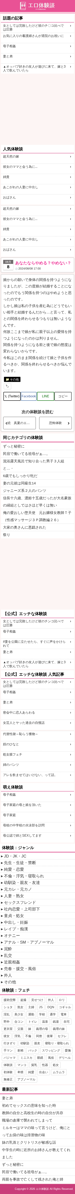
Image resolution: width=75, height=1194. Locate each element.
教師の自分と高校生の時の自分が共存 (32, 1113)
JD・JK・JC (15, 856)
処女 (56, 1065)
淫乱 (7, 1014)
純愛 (31, 1072)
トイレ (32, 1021)
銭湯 (56, 1021)
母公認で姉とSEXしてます (22, 835)
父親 (20, 1028)
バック (32, 1050)
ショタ (8, 1007)
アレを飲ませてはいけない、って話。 (30, 775)
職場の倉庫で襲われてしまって (27, 1120)
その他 (14, 379)
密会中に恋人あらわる (19, 712)
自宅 (67, 1021)
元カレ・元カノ (18, 889)
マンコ (21, 1065)
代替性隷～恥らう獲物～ (20, 734)
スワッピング (51, 1050)
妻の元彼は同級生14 (19, 483)
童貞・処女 (14, 915)
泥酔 (8, 949)
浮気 (17, 1036)
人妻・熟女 (14, 896)
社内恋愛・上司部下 (22, 909)
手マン (8, 1050)
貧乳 (34, 1065)
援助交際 (10, 1000)
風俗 (51, 1057)
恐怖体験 (55, 423)
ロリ (62, 1000)
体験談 (8, 1065)
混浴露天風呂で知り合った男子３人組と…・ (33, 464)
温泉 (45, 1021)
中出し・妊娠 (16, 922)
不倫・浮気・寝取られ (24, 876)
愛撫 (68, 1050)
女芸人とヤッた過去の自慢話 (24, 722)
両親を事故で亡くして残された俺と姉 (32, 1179)
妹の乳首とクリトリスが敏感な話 (29, 1142)
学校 (42, 1014)
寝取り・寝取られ (57, 1043)
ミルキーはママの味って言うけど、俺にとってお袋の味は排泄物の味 (36, 1131)
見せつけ (37, 1000)
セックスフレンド (20, 902)
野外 (7, 1021)
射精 (20, 1050)
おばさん (9, 197)
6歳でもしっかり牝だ (20, 476)
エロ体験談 (42, 1188)
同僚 (39, 1036)
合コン (18, 1021)
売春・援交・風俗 (20, 968)
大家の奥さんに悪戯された (24, 527)
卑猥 (20, 1072)
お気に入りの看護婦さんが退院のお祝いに (33, 36)
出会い (43, 1072)
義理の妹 (59, 1028)
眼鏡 (40, 1057)
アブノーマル (26, 1079)
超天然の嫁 (11, 156)
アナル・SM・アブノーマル (29, 942)
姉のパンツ (11, 764)
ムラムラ (59, 1072)
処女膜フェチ (12, 754)
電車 (64, 1014)
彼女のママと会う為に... (20, 166)
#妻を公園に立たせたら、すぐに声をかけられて (34, 643)
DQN (50, 1007)
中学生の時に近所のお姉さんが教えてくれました (36, 1153)
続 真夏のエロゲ (20, 423)
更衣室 (8, 1028)
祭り (6, 535)
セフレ (62, 1036)
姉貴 (6, 177)
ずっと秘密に (14, 446)
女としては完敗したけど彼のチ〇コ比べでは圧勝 (33, 27)
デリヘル (65, 1057)
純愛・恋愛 (14, 869)
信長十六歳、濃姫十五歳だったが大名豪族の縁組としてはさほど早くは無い (37, 501)
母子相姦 (9, 46)
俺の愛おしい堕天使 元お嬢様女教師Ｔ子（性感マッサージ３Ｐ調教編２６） (37, 516)
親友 (37, 1043)
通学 (53, 1014)
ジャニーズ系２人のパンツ (24, 491)
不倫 (28, 1036)
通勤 (31, 1014)
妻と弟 (8, 56)
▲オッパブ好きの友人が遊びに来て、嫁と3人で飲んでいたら (34, 68)
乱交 (8, 955)
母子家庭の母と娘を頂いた (22, 805)
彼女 (7, 1036)
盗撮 (23, 1000)
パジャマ (10, 1057)
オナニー (12, 935)
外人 (8, 975)
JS (41, 1007)
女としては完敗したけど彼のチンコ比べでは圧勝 (33, 623)
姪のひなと (11, 744)
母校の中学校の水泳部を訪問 (24, 825)
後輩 (50, 1036)
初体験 (8, 1072)
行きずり (10, 1043)
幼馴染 (24, 1043)
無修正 (8, 1079)
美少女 (18, 1014)
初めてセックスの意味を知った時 (29, 1105)
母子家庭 (9, 815)
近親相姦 (12, 962)
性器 (45, 1065)
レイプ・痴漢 (16, 929)
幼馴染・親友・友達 (22, 882)
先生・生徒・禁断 (20, 862)
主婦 (31, 1007)
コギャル (65, 1007)
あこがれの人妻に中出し (20, 187)
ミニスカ (26, 1057)
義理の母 (42, 1028)
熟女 (20, 1007)
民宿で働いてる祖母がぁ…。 (26, 454)
